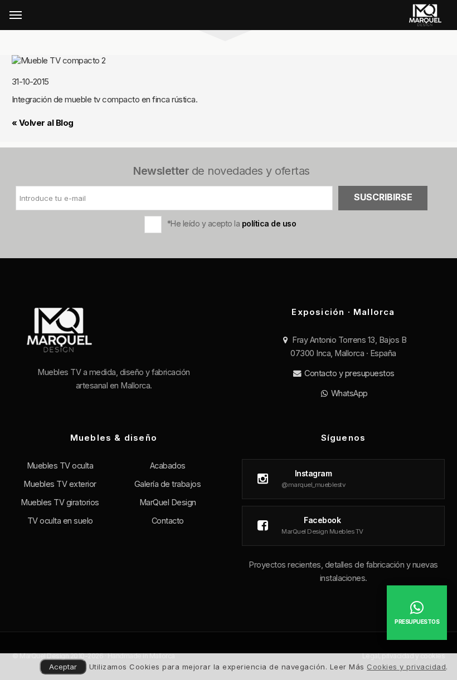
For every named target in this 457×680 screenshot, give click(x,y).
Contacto (168, 520)
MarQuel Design (167, 502)
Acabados (168, 465)
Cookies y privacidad (406, 666)
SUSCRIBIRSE (383, 197)
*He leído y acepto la (231, 223)
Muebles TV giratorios (60, 502)
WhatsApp (348, 393)
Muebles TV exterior (59, 484)
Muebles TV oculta (60, 465)
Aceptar (63, 666)
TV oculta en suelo (60, 520)
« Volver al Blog (43, 122)
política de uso (269, 223)
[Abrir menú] (15, 15)
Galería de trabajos (167, 484)
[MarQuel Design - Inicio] (424, 15)
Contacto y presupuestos (349, 373)
